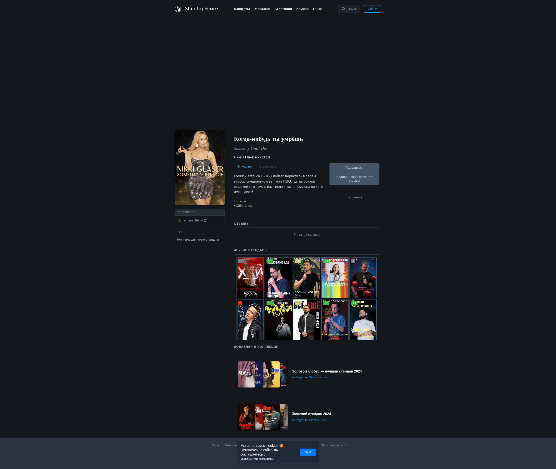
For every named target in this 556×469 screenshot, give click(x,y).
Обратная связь (332, 445)
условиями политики (257, 459)
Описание (244, 166)
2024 (266, 157)
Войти (372, 9)
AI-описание (267, 166)
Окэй (308, 452)
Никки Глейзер (246, 157)
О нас (216, 445)
